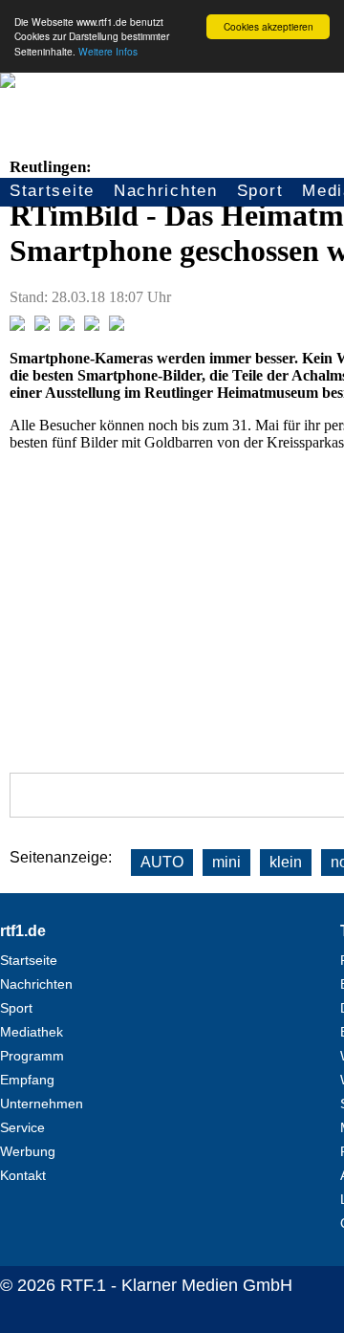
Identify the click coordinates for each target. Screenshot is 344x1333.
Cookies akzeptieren (268, 26)
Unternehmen (41, 1103)
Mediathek (31, 1031)
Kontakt (23, 1175)
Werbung (27, 1151)
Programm (32, 1055)
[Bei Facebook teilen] (17, 325)
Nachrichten (166, 191)
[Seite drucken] (116, 325)
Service (22, 1127)
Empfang (27, 1079)
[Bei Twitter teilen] (42, 325)
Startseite (52, 191)
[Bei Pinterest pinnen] (91, 325)
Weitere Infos (108, 51)
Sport (260, 191)
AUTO (161, 862)
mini (226, 862)
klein (285, 862)
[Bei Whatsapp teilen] (67, 325)
